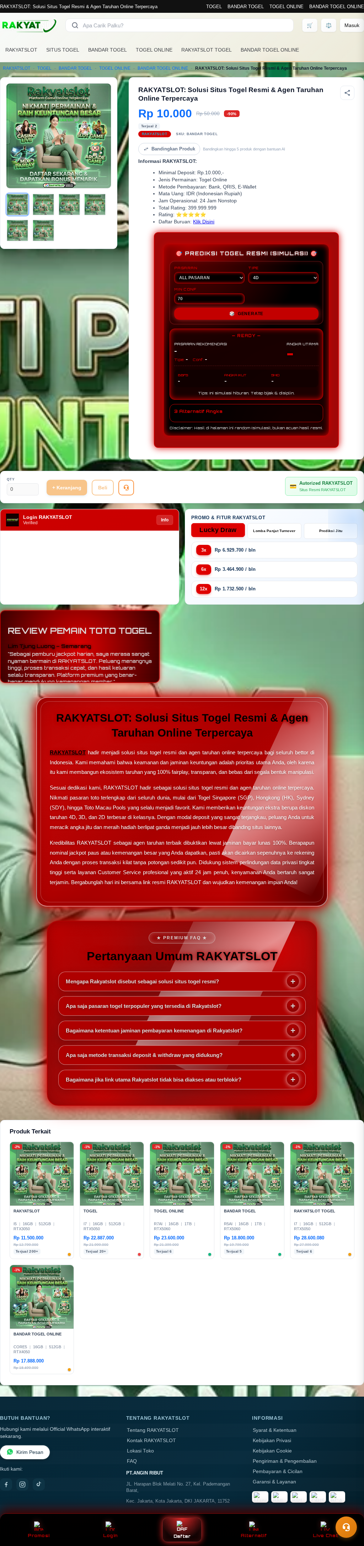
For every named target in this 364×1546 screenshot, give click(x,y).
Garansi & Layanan (274, 1481)
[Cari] (75, 25)
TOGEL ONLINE (286, 6)
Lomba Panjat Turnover (274, 531)
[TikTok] (39, 1484)
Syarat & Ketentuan (274, 1430)
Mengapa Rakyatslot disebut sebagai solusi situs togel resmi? (142, 981)
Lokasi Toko (140, 1451)
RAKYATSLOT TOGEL (206, 50)
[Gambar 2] (43, 204)
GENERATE (246, 313)
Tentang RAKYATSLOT (153, 1430)
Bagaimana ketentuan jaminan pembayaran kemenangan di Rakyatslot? (154, 1030)
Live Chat (325, 1535)
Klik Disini (203, 221)
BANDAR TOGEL (246, 6)
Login (110, 1535)
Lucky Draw (217, 529)
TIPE (253, 268)
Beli (102, 487)
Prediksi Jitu (331, 531)
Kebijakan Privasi (272, 1440)
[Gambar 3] (69, 204)
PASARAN (185, 268)
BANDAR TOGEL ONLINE (336, 6)
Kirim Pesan (29, 1452)
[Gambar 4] (95, 204)
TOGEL (214, 6)
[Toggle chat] (346, 1527)
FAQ (132, 1461)
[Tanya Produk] (126, 487)
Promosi (38, 1535)
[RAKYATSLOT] (28, 25)
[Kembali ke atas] (348, 1510)
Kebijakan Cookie (272, 1451)
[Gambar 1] (17, 204)
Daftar (182, 1536)
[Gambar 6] (43, 230)
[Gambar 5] (17, 230)
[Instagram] (22, 1484)
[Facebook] (6, 1484)
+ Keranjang (66, 487)
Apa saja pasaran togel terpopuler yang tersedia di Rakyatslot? (143, 1006)
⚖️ (329, 25)
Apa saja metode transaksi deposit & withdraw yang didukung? (144, 1055)
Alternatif (254, 1535)
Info (164, 519)
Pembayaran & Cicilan (278, 1471)
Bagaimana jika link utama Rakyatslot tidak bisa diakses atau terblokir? (153, 1080)
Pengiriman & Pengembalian (285, 1461)
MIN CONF (185, 289)
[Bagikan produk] (347, 93)
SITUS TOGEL (62, 50)
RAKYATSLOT (21, 50)
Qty (11, 479)
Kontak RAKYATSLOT (151, 1440)
